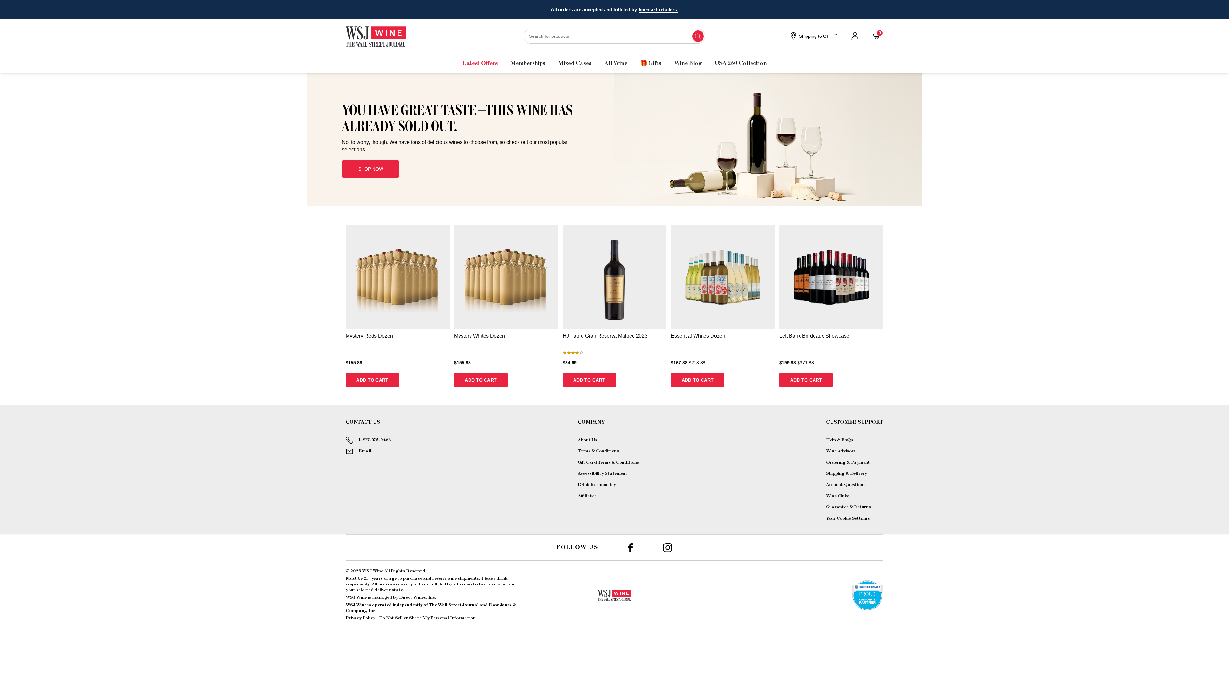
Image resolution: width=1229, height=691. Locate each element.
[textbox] (459, 128)
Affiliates (587, 496)
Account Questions (845, 484)
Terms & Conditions (598, 451)
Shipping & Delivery (846, 473)
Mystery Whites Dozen (479, 335)
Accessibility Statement (602, 473)
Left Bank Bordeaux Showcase (814, 335)
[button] (813, 36)
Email (365, 451)
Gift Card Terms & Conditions (608, 462)
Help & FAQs (839, 440)
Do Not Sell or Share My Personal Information (427, 618)
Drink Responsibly (597, 484)
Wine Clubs (837, 496)
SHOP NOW (370, 168)
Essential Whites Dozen (698, 335)
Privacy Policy (360, 618)
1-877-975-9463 (375, 440)
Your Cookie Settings (848, 518)
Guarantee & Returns (848, 507)
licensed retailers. (658, 9)
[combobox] (614, 36)
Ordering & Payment (848, 462)
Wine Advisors (841, 451)
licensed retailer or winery (484, 584)
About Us (587, 440)
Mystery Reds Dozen (369, 335)
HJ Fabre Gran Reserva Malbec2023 (605, 335)
